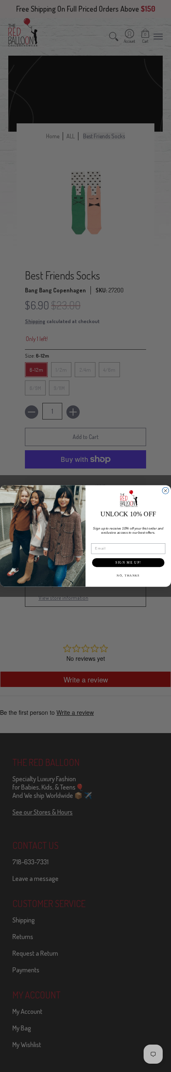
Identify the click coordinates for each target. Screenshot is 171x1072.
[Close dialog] (165, 491)
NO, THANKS (128, 575)
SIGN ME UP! (128, 562)
